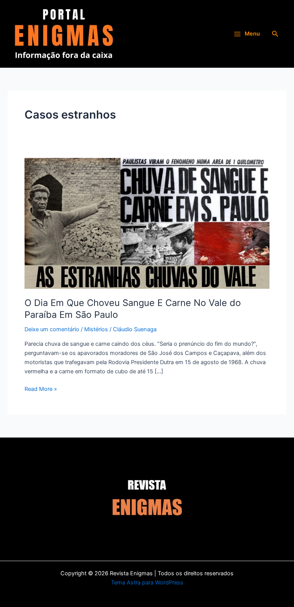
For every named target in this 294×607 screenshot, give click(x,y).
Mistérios (96, 329)
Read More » (40, 388)
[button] (275, 34)
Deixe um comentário (51, 329)
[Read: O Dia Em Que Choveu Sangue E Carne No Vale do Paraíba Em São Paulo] (147, 223)
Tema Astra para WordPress (147, 582)
